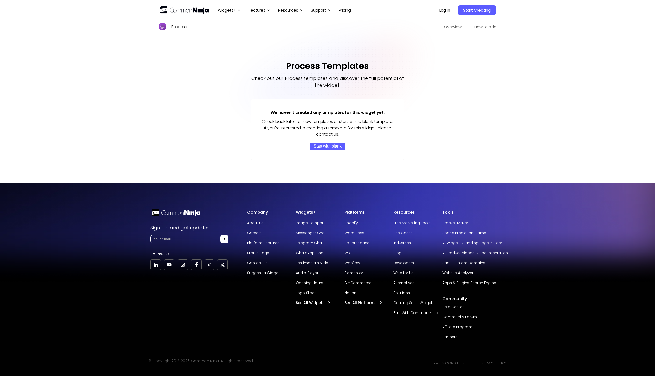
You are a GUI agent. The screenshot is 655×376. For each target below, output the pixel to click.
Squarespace (357, 242)
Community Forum (459, 316)
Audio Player (307, 272)
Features (257, 10)
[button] (224, 239)
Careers (254, 232)
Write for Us (403, 272)
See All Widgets (310, 302)
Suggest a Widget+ (264, 272)
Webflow (352, 262)
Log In (444, 10)
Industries (402, 242)
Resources (404, 212)
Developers (403, 262)
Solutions (401, 292)
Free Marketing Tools (412, 222)
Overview (453, 26)
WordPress (354, 232)
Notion (350, 292)
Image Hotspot (309, 222)
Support (318, 10)
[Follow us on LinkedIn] (155, 264)
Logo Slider (306, 292)
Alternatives (403, 282)
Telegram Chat (309, 242)
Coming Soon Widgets (413, 302)
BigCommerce (358, 282)
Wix (347, 252)
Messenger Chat (311, 232)
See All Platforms (360, 302)
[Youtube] (169, 264)
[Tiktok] (209, 264)
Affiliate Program (457, 326)
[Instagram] (183, 264)
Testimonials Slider (313, 262)
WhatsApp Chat (310, 252)
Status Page (258, 252)
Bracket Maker (455, 222)
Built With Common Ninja (415, 312)
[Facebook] (196, 264)
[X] (222, 264)
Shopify (351, 222)
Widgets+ (227, 10)
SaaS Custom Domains (463, 262)
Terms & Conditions (448, 363)
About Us (255, 222)
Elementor (354, 272)
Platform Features (263, 242)
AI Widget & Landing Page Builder (472, 242)
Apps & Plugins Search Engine (469, 282)
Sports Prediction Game (464, 232)
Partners (449, 336)
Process (179, 27)
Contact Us (257, 262)
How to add (485, 26)
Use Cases (403, 232)
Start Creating (477, 10)
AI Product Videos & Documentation (475, 252)
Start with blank (328, 146)
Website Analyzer (457, 272)
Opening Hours (309, 282)
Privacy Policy (493, 363)
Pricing (345, 10)
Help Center (453, 306)
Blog (397, 252)
